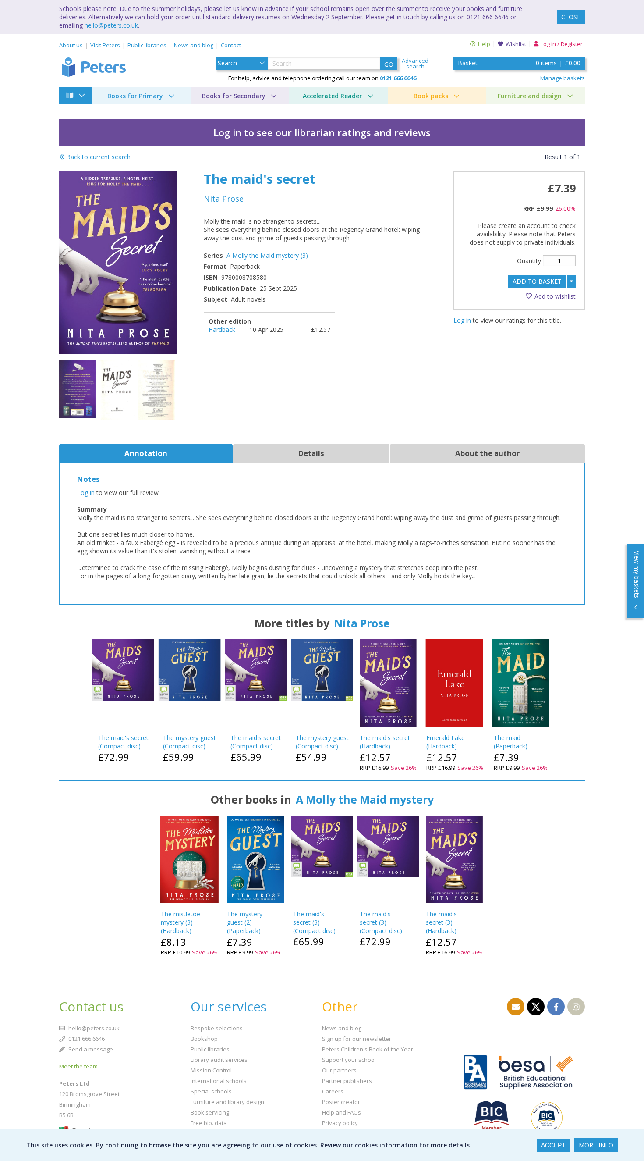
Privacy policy (340, 1123)
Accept (553, 1145)
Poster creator (341, 1102)
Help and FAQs (341, 1112)
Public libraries (146, 45)
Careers (332, 1091)
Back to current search (97, 157)
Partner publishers (347, 1081)
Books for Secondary (233, 96)
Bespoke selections (217, 1028)
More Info (596, 1145)
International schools (219, 1081)
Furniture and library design (227, 1102)
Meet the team (78, 1066)
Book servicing (210, 1112)
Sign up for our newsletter (356, 1039)
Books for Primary (135, 96)
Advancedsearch (415, 63)
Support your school (349, 1060)
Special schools (211, 1091)
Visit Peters (105, 45)
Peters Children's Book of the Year (367, 1049)
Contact (231, 45)
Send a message (90, 1049)
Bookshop (204, 1039)
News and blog (193, 45)
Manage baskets (562, 78)
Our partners (339, 1070)
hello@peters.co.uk (111, 25)
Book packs (431, 96)
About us (71, 45)
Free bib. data (209, 1123)
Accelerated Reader (332, 96)
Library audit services (219, 1060)
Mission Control (211, 1070)
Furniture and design (530, 96)
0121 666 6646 (86, 1039)
